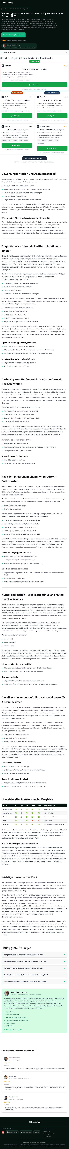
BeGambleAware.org (49, 162)
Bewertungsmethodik (48, 1134)
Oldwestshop (8, 2)
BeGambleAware (26, 1132)
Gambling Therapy (12, 1132)
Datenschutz (46, 1131)
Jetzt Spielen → (34, 85)
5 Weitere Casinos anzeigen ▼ (34, 158)
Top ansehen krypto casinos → (13, 35)
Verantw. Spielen (47, 1136)
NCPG (36, 1132)
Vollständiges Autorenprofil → (13, 1030)
